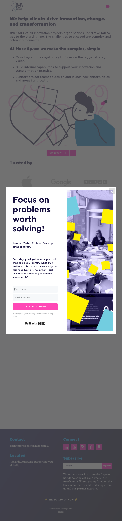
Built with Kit (35, 323)
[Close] (112, 191)
